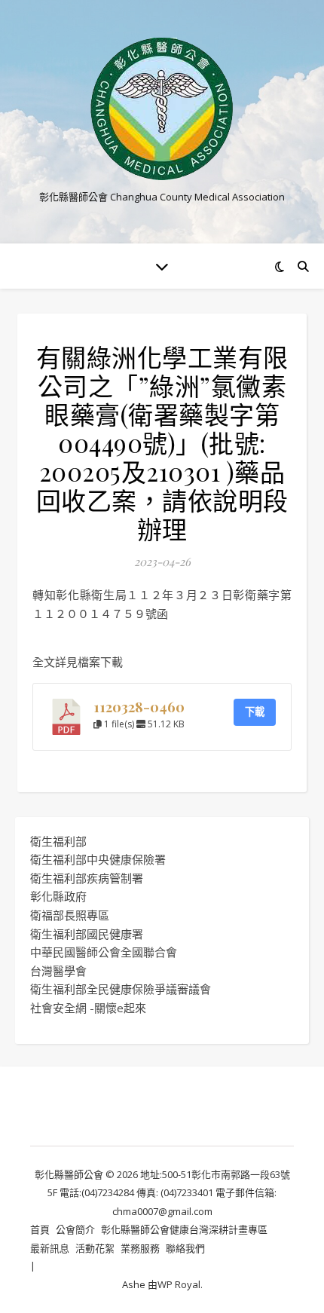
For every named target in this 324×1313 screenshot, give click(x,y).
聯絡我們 (185, 1248)
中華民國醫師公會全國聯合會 (103, 951)
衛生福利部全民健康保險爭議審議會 (120, 988)
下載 (254, 711)
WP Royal (178, 1284)
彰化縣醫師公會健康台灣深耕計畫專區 (184, 1229)
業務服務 (140, 1248)
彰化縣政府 (58, 896)
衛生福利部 (58, 841)
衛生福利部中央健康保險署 (98, 859)
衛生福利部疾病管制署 (86, 878)
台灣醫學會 (58, 970)
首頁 (40, 1229)
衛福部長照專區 (69, 915)
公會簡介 (75, 1229)
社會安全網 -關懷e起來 (88, 1007)
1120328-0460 (139, 706)
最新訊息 (49, 1248)
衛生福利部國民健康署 (86, 933)
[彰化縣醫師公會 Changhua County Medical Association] (162, 109)
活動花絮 (95, 1248)
